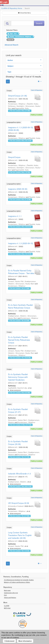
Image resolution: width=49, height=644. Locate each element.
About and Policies (10, 597)
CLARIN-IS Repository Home (11, 8)
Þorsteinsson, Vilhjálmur (16, 104)
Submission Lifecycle (11, 593)
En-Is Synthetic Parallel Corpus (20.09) (18, 442)
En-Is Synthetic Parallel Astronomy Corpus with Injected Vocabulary (18, 377)
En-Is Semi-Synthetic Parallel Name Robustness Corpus (20, 306)
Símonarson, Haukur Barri (25, 284)
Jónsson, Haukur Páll (15, 281)
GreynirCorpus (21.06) (17, 95)
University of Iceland (16, 506)
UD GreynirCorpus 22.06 (18, 503)
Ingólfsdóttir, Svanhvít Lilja (17, 388)
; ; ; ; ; (24, 389)
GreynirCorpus (14, 157)
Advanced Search (11, 45)
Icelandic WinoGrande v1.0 (19, 473)
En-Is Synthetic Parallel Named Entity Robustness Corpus (19, 340)
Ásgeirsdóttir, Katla (22, 108)
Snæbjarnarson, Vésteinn (17, 316)
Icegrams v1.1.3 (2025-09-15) (20, 243)
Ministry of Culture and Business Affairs (17, 582)
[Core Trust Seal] (23, 624)
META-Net (7, 608)
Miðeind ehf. (13, 99)
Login (5, 2)
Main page (7, 590)
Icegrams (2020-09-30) (17, 189)
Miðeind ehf (13, 276)
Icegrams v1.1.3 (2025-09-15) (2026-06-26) (20, 128)
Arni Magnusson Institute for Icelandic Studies (19, 580)
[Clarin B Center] (23, 615)
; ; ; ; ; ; (24, 483)
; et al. (20, 389)
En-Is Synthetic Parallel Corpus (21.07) (18, 410)
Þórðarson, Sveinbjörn (16, 106)
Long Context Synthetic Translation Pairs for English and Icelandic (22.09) (20, 535)
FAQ (5, 595)
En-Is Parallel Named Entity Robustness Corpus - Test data (21, 272)
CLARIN (6, 606)
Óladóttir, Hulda (32, 104)
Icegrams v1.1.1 (15, 216)
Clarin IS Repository (36, 90)
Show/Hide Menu (25, 13)
